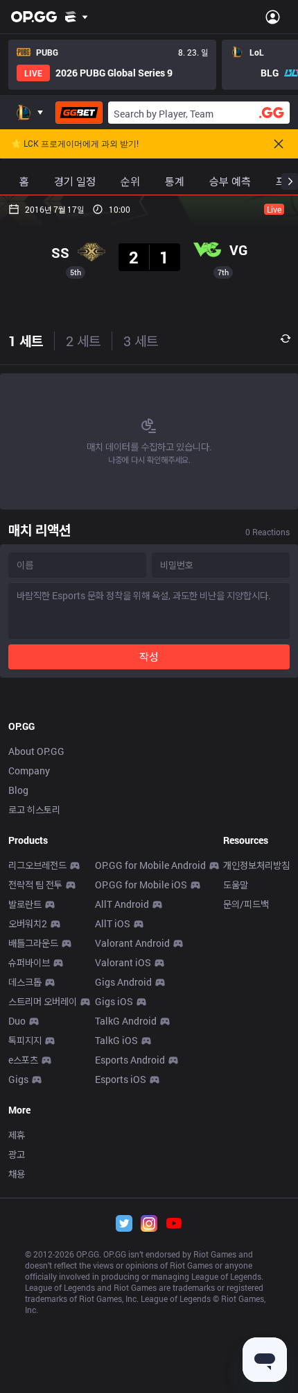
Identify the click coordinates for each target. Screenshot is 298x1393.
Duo (17, 1020)
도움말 (235, 884)
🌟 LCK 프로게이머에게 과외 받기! (75, 144)
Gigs (18, 1079)
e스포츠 (23, 1059)
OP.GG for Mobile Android (150, 865)
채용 (16, 1173)
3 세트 (140, 341)
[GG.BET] (79, 112)
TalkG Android (126, 1020)
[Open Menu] (272, 17)
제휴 (16, 1134)
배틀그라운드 (33, 943)
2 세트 (83, 341)
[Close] (278, 144)
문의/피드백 (246, 904)
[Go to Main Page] (34, 16)
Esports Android (130, 1059)
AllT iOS (112, 923)
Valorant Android (132, 943)
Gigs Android (123, 981)
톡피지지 (25, 1040)
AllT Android (122, 904)
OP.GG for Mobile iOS (141, 884)
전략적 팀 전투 (35, 884)
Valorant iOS (123, 962)
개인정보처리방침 (256, 865)
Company (29, 770)
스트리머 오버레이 (42, 1001)
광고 (16, 1154)
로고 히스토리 (34, 809)
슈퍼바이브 (29, 962)
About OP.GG (36, 751)
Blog (18, 790)
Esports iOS (120, 1079)
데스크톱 (25, 981)
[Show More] (76, 17)
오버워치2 (27, 923)
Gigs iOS (114, 1001)
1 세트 (25, 341)
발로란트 (25, 904)
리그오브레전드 (37, 865)
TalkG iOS (116, 1040)
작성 (149, 656)
